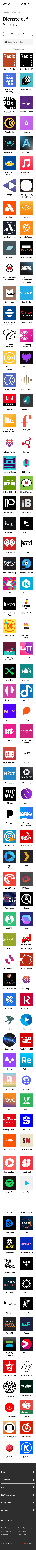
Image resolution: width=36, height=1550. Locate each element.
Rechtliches (5, 1528)
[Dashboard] (7, 4)
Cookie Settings (23, 1534)
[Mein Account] (22, 4)
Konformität (22, 1531)
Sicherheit (4, 1534)
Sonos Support (8, 12)
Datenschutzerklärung (25, 1528)
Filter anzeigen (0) (18, 34)
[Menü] (32, 4)
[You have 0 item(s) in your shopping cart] (28, 4)
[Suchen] (25, 4)
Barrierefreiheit (6, 1531)
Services (17, 12)
